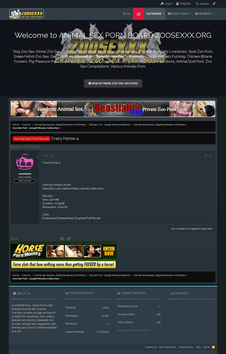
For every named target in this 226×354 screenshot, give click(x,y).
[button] (163, 14)
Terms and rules (167, 347)
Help (198, 347)
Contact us (150, 347)
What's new (179, 13)
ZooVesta (103, 331)
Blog (126, 13)
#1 (210, 155)
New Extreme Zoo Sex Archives (114, 83)
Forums (155, 13)
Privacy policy (186, 347)
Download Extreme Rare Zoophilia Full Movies (71, 218)
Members (205, 13)
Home (138, 14)
